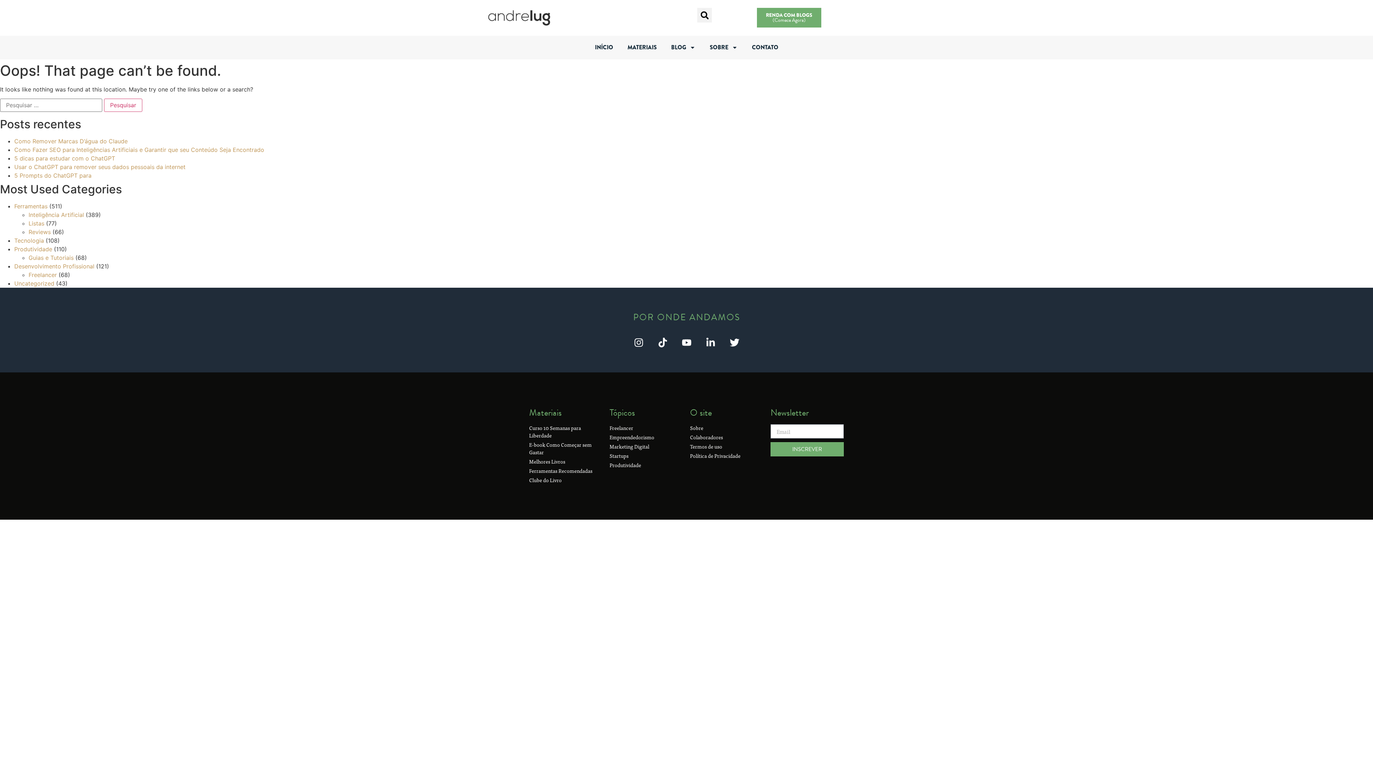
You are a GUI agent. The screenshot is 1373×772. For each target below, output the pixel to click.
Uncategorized (34, 283)
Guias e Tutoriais (51, 257)
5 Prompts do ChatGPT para (53, 175)
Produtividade (33, 249)
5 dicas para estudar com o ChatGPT (64, 158)
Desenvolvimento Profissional (54, 266)
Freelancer (43, 274)
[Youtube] (687, 342)
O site (701, 412)
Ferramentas (31, 206)
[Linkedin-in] (710, 342)
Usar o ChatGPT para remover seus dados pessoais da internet (100, 166)
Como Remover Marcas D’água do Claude (71, 141)
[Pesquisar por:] (51, 105)
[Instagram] (639, 342)
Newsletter (790, 412)
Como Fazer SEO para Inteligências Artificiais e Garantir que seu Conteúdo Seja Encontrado (139, 149)
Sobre (719, 47)
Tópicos (622, 412)
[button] (704, 15)
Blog (678, 47)
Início (604, 47)
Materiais (642, 47)
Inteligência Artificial (56, 214)
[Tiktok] (663, 342)
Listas (36, 223)
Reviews (40, 232)
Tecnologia (29, 240)
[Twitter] (734, 342)
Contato (765, 47)
